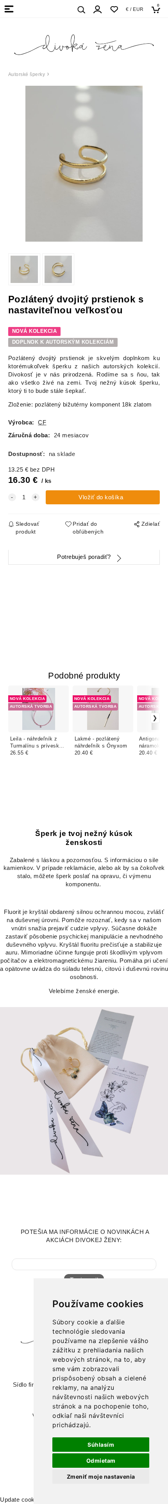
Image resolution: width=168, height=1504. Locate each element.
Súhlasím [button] (101, 1444)
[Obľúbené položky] (114, 9)
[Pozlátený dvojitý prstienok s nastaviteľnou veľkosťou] (84, 164)
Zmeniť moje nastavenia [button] (101, 1476)
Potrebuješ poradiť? (84, 557)
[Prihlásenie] (97, 9)
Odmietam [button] (101, 1460)
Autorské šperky (26, 74)
